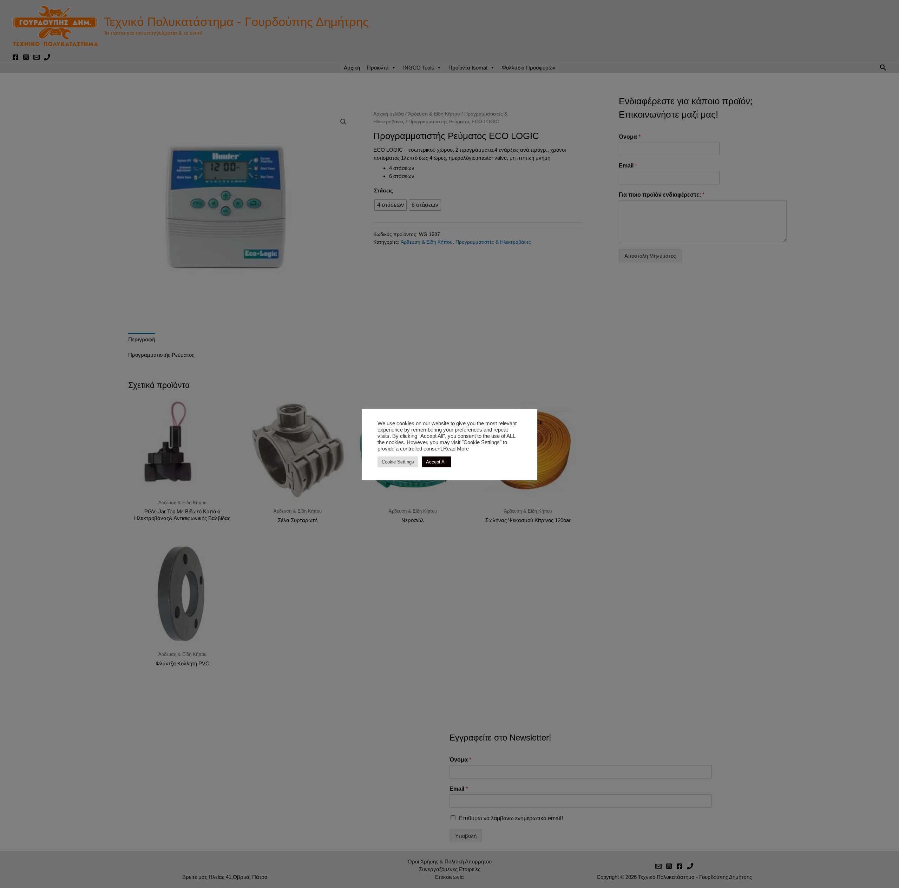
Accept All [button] (436, 462)
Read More (456, 449)
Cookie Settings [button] (398, 462)
